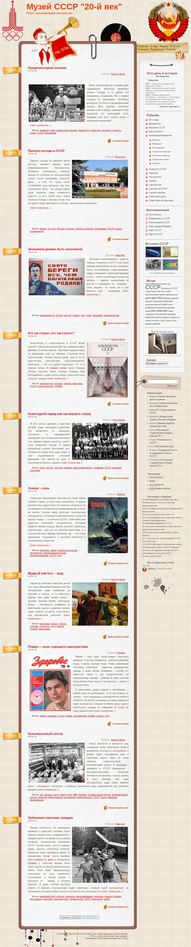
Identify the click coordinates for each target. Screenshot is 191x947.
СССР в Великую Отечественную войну (164, 544)
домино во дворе (45, 859)
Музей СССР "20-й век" (74, 6)
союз (162, 320)
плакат (76, 315)
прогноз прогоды (84, 228)
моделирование (84, 896)
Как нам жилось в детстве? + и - (160, 514)
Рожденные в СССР (159, 218)
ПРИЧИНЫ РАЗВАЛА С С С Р (158, 523)
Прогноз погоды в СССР (46, 150)
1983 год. (151, 541)
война (168, 291)
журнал (60, 896)
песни (156, 314)
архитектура (46, 383)
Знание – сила (38, 488)
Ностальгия (119, 420)
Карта (163, 46)
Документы (155, 123)
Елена (153, 396)
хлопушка (35, 470)
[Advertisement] (74, 81)
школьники (44, 629)
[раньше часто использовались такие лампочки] (170, 257)
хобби (107, 899)
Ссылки (171, 49)
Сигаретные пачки (160, 159)
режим (91, 716)
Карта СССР (155, 234)
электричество (111, 315)
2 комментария (120, 141)
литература (36, 553)
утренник (116, 468)
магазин (171, 307)
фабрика (112, 797)
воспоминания (152, 294)
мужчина (98, 896)
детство (51, 228)
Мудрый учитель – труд (45, 573)
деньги (174, 294)
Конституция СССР (159, 222)
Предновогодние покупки (47, 67)
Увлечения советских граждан (50, 817)
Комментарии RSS (112, 938)
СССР (40, 133)
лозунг (59, 315)
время (43, 228)
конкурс (83, 794)
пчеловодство (61, 899)
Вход (152, 481)
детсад (49, 468)
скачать (155, 320)
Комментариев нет (118, 563)
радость (116, 130)
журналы (44, 550)
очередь (149, 314)
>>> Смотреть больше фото (162, 273)
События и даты (157, 196)
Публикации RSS (93, 938)
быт (42, 794)
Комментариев (160, 488)
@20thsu (152, 568)
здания (67, 383)
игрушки (149, 304)
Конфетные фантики (161, 152)
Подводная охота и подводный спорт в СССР (163, 453)
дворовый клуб (47, 896)
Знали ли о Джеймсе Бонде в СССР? (162, 550)
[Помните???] (170, 270)
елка (52, 130)
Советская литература (161, 200)
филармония (37, 800)
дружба (175, 298)
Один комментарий (118, 323)
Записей (157, 484)
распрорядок (80, 716)
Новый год (83, 130)
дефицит (44, 130)
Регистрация (156, 477)
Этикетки (156, 163)
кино (170, 304)
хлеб (88, 315)
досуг (56, 794)
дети (42, 468)
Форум (175, 46)
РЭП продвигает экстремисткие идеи (161, 500)
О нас (154, 46)
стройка (58, 386)
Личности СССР (157, 169)
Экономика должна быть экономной (55, 249)
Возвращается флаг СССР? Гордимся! (162, 547)
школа (156, 323)
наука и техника (112, 896)
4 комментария (120, 404)
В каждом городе (57, 368)
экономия (98, 315)
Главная (142, 46)
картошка (45, 623)
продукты (106, 130)
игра (161, 301)
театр (104, 797)
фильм (148, 324)
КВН (75, 794)
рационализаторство (54, 553)
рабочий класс (84, 797)
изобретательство (67, 550)
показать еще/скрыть (169, 106)
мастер (67, 315)
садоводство (76, 899)
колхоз (54, 623)
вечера (48, 794)
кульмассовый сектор (99, 794)
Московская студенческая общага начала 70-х (161, 433)
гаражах (32, 863)
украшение (50, 133)
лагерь (62, 623)
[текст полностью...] (40, 125)
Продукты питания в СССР (159, 553)
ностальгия (70, 797)
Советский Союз (153, 291)
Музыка (61, 228)
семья (33, 133)
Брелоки (156, 140)
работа (159, 317)
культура (42, 797)
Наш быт (120, 255)
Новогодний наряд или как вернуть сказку (59, 413)
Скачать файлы (157, 192)
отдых (61, 716)
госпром (58, 383)
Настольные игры (164, 446)
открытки (95, 130)
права (69, 716)
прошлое (48, 899)
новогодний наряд (82, 468)
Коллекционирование (160, 135)
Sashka (123, 934)
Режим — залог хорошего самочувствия (58, 646)
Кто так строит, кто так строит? (51, 333)
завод (53, 550)
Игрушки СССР (157, 127)
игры (69, 794)
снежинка (98, 468)
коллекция (150, 307)
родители (175, 317)
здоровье (52, 716)
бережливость (47, 315)
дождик (68, 468)
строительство (45, 386)
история (163, 304)
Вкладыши (157, 144)
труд (59, 555)
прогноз (70, 228)
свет (83, 315)
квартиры (78, 383)
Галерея (142, 49)
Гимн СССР (155, 230)
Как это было (118, 74)
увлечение (97, 899)
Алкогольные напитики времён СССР (164, 538)
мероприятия (55, 797)
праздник (171, 314)
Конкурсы (157, 49)
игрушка (168, 301)
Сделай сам (155, 185)
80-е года (120, 157)
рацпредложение (39, 555)
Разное (121, 494)
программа (100, 228)
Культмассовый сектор (45, 733)
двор (168, 294)
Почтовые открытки (161, 155)
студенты (44, 626)
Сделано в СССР (158, 188)
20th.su (93, 936)
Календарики (158, 148)
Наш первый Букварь (160, 226)
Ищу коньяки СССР (153, 556)
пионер (163, 314)
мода (147, 311)
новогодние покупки (66, 130)
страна (118, 228)
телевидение (37, 231)
